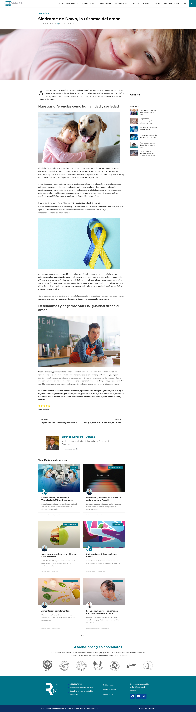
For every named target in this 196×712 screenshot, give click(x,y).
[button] (192, 3)
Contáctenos (108, 694)
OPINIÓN (146, 3)
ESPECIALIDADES (88, 3)
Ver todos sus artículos (71, 449)
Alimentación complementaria (56, 611)
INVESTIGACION (105, 3)
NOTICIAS (136, 3)
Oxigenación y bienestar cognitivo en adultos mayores (148, 121)
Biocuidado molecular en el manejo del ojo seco (148, 112)
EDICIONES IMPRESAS (172, 3)
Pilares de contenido (110, 690)
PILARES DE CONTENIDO (67, 3)
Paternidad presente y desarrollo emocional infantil (148, 145)
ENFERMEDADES (121, 3)
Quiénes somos (108, 685)
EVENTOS (157, 3)
